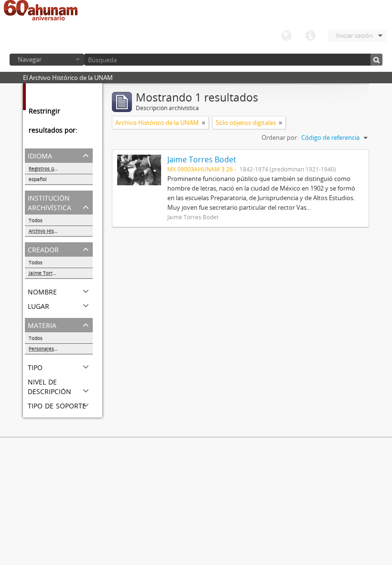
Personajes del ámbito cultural (61, 348)
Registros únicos (47, 168)
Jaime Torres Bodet (51, 273)
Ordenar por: (279, 137)
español (38, 179)
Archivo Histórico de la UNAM (61, 230)
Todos (36, 220)
